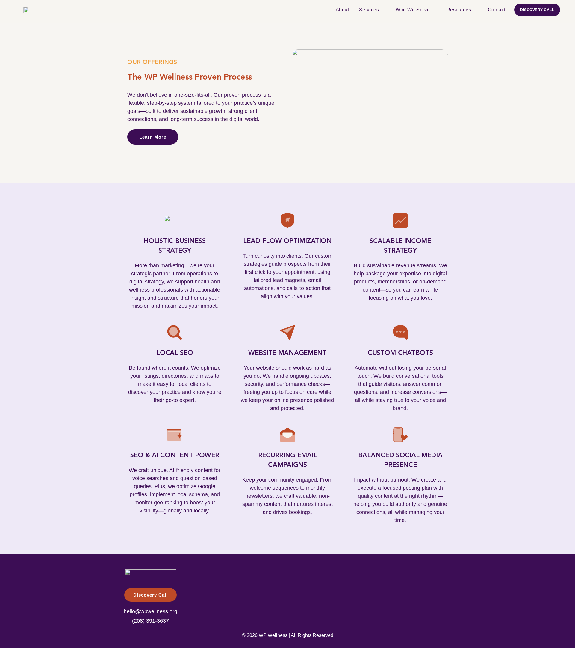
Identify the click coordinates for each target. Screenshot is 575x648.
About (342, 9)
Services (369, 9)
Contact (497, 9)
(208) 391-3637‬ (150, 621)
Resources (459, 9)
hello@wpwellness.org (150, 611)
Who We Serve (413, 9)
